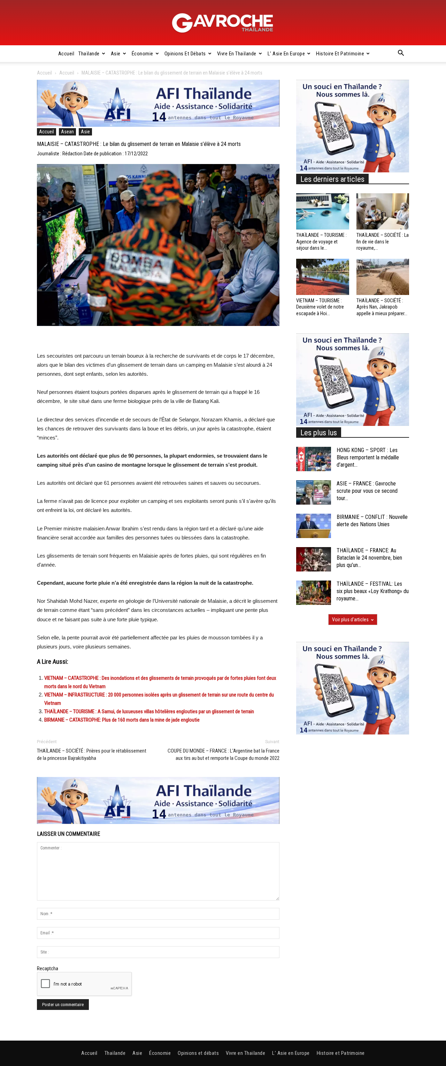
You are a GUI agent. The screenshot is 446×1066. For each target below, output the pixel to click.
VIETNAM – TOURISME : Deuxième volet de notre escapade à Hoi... (320, 307)
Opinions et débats (185, 53)
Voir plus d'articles (350, 619)
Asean (67, 131)
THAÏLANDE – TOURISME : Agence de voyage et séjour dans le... (321, 241)
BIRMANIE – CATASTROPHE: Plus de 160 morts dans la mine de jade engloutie (122, 720)
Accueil (66, 53)
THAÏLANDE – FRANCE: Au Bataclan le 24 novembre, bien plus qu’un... (369, 557)
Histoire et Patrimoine (340, 53)
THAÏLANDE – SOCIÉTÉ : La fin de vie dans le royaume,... (382, 241)
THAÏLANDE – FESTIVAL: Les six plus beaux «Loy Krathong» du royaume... (373, 591)
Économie (142, 53)
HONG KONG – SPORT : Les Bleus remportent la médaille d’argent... (368, 457)
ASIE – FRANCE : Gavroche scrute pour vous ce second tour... (367, 490)
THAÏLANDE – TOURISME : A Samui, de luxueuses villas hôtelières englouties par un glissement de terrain (149, 711)
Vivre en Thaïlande (236, 53)
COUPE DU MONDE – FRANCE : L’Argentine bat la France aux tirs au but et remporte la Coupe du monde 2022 (223, 754)
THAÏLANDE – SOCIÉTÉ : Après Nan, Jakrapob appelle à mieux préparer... (381, 307)
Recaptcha (47, 968)
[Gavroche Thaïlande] (223, 23)
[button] (400, 54)
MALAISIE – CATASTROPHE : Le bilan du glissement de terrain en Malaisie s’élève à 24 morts (139, 144)
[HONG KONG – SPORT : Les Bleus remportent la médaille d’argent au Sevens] (313, 459)
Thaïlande (89, 53)
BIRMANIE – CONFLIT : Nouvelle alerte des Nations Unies (372, 521)
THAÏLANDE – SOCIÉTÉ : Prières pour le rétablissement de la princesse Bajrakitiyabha (91, 754)
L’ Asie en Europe (286, 53)
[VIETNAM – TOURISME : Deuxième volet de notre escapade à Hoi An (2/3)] (322, 277)
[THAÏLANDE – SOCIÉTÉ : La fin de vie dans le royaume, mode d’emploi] (382, 211)
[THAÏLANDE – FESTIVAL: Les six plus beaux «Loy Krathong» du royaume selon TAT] (313, 593)
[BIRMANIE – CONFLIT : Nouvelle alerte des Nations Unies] (313, 526)
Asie (116, 53)
